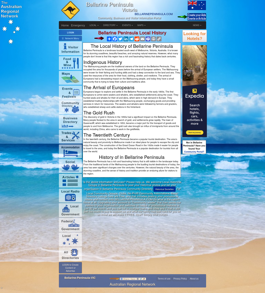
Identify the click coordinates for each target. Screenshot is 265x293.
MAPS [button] (140, 25)
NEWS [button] (196, 25)
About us (194, 278)
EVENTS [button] (126, 25)
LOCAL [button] (93, 25)
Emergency (78, 25)
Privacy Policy (180, 278)
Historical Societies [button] (164, 189)
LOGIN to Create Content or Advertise (70, 267)
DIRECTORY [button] (109, 25)
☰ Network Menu (70, 38)
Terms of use (164, 278)
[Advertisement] (132, 241)
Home (65, 25)
